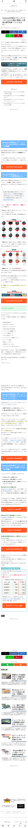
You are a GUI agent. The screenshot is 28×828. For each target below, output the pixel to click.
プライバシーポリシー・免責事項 (21, 822)
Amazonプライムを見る (13, 509)
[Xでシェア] (5, 529)
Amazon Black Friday (8, 199)
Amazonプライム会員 (15, 440)
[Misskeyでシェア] (23, 529)
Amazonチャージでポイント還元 (14, 605)
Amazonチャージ (20, 571)
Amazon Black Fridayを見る (13, 81)
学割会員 (16, 598)
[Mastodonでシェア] (11, 529)
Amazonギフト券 (5, 517)
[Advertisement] (14, 124)
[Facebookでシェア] (5, 533)
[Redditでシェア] (17, 533)
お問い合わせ (7, 821)
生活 (3, 615)
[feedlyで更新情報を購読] (7, 664)
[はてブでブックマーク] (23, 533)
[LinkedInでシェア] (17, 537)
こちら (19, 357)
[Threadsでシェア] (11, 533)
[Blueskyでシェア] (17, 529)
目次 (12, 89)
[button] (23, 537)
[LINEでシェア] (5, 537)
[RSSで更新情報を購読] (20, 664)
